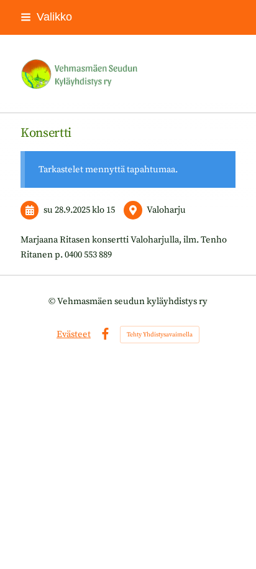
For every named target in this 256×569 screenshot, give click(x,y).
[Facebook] (105, 334)
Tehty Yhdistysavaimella (160, 334)
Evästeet (74, 334)
